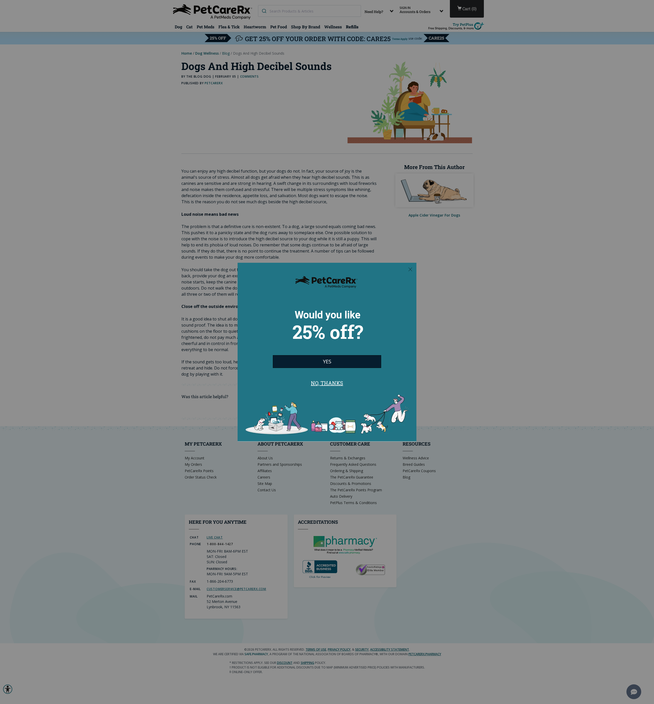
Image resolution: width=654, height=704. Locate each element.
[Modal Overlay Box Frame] (327, 352)
